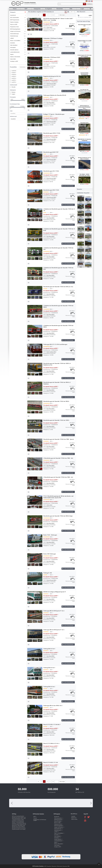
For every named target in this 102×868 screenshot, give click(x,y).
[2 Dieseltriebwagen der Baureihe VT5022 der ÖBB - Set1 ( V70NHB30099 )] (34, 481)
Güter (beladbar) (13, 45)
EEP (26, 8)
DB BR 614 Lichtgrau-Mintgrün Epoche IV (54, 591)
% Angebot (48, 8)
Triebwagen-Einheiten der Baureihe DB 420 (54, 95)
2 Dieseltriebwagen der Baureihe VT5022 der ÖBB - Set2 (58, 458)
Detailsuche (89, 3)
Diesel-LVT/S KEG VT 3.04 (50, 762)
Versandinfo (49, 866)
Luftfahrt (12, 38)
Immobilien (12, 42)
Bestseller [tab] (79, 189)
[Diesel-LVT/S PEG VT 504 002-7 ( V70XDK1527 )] (34, 728)
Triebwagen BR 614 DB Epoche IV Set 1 (53, 629)
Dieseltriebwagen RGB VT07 (50, 152)
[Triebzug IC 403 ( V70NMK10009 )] (34, 577)
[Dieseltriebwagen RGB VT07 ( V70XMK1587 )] (34, 156)
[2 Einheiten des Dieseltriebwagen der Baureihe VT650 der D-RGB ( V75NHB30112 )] (34, 233)
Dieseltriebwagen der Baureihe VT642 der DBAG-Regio (58, 516)
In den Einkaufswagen (69, 34)
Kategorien (37, 8)
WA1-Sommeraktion (14, 17)
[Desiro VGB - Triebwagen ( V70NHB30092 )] (34, 539)
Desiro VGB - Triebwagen (50, 535)
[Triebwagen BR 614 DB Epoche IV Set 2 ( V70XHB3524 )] (34, 615)
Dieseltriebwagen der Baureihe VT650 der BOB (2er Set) (58, 286)
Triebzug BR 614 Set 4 (49, 648)
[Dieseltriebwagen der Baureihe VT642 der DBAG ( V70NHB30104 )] (34, 405)
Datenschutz (54, 866)
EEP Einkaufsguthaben (15, 29)
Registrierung (73, 817)
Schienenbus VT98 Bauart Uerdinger (53, 38)
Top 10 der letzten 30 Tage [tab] (83, 21)
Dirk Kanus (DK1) (50, 731)
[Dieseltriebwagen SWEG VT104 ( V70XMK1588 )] (34, 137)
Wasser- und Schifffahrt (15, 40)
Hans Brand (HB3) (50, 102)
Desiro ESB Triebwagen (49, 554)
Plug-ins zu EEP (13, 24)
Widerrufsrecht (59, 866)
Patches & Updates (14, 22)
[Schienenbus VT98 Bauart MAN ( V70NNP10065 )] (34, 61)
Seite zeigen (62, 15)
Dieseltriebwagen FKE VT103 (51, 190)
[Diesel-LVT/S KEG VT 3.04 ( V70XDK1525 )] (34, 766)
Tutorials (35, 818)
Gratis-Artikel (13, 59)
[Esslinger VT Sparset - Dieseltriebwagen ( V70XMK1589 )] (34, 118)
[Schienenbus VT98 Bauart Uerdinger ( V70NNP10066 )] (34, 42)
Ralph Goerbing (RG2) (51, 351)
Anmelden (73, 816)
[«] (41, 15)
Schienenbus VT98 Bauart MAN (51, 57)
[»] (50, 15)
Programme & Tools (14, 26)
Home (15, 8)
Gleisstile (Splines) (14, 49)
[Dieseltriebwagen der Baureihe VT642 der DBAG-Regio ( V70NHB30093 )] (34, 520)
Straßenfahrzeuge (14, 36)
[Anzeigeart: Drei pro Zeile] (68, 12)
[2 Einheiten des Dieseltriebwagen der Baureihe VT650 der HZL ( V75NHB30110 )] (34, 272)
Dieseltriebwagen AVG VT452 (51, 171)
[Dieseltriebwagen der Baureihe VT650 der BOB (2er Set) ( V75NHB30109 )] (34, 290)
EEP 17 (34, 816)
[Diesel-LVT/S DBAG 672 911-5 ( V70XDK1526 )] (34, 747)
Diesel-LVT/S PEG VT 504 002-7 (51, 724)
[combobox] (18, 113)
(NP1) (47, 45)
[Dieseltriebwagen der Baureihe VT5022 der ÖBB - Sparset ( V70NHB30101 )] (34, 443)
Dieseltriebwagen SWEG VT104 (51, 133)
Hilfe (71, 8)
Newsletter (59, 8)
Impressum (65, 866)
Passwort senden (74, 819)
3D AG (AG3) (49, 27)
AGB (45, 866)
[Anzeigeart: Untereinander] (66, 12)
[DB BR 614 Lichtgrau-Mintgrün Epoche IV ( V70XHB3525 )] (34, 596)
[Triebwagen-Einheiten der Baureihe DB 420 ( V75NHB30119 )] (34, 99)
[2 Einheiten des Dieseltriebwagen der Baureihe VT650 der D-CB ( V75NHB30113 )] (34, 213)
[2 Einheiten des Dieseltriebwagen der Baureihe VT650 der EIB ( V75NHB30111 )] (34, 252)
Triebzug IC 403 (47, 573)
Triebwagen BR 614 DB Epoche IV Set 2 (53, 610)
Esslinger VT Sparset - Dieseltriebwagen (53, 114)
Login (82, 8)
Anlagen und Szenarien (15, 31)
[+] (34, 22)
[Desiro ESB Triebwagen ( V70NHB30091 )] (34, 558)
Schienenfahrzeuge (14, 33)
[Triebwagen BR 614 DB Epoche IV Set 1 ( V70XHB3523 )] (34, 634)
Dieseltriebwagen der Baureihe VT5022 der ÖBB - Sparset (58, 439)
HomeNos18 (13, 15)
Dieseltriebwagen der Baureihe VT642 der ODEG (56, 420)
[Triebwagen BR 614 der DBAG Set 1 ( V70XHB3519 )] (34, 709)
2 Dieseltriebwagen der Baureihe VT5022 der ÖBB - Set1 (58, 477)
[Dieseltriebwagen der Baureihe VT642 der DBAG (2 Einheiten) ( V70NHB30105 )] (34, 386)
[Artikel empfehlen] (31, 34)
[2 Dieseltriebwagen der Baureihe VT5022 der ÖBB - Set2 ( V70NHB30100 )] (34, 462)
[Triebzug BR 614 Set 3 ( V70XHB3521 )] (34, 671)
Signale (12, 54)
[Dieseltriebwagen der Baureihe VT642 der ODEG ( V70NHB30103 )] (34, 424)
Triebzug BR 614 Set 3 (49, 667)
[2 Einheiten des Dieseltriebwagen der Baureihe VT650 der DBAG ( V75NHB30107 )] (34, 329)
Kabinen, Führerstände (15, 56)
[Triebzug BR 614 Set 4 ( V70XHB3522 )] (34, 653)
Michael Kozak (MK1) (51, 83)
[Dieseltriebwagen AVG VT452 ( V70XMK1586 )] (34, 175)
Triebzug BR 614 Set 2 (49, 686)
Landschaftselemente (15, 52)
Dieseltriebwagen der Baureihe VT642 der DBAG (56, 401)
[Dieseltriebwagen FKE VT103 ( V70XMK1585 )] (34, 194)
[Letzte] (53, 15)
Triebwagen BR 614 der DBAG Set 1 (52, 705)
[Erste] (38, 15)
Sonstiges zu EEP (14, 61)
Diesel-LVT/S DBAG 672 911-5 (51, 743)
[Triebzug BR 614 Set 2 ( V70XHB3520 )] (34, 690)
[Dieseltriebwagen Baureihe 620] (34, 22)
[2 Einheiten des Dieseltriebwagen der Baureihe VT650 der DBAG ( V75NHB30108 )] (34, 309)
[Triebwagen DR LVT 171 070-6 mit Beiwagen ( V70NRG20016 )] (34, 348)
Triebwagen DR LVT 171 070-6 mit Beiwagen (55, 344)
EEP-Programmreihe (14, 19)
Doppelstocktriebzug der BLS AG (52, 76)
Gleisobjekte (13, 47)
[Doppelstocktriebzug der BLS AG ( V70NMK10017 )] (34, 80)
